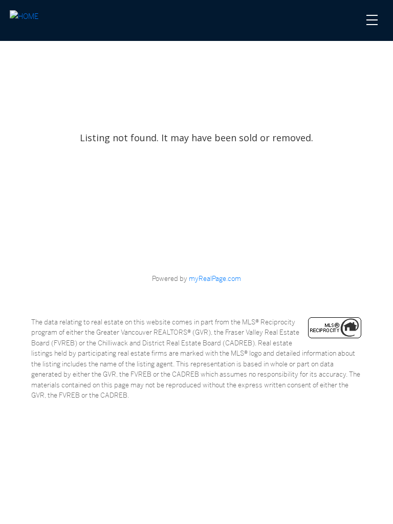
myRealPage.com (215, 278)
